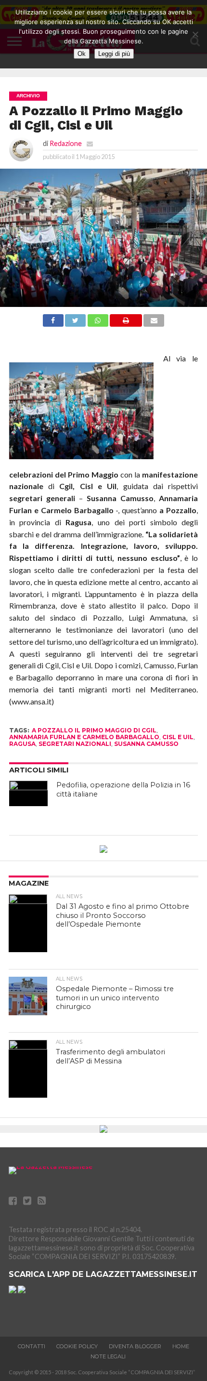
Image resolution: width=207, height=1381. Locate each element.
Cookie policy (77, 1346)
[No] (195, 34)
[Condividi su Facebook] (53, 323)
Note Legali (108, 1356)
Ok (82, 53)
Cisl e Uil (178, 737)
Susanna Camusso (146, 743)
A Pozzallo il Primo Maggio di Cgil (94, 730)
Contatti (31, 1346)
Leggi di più (114, 53)
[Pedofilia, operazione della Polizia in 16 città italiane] (28, 793)
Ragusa (22, 743)
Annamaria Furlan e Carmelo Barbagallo (84, 737)
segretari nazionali (75, 743)
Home (180, 1346)
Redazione (66, 143)
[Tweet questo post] (75, 323)
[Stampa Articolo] (126, 323)
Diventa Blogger (135, 1346)
